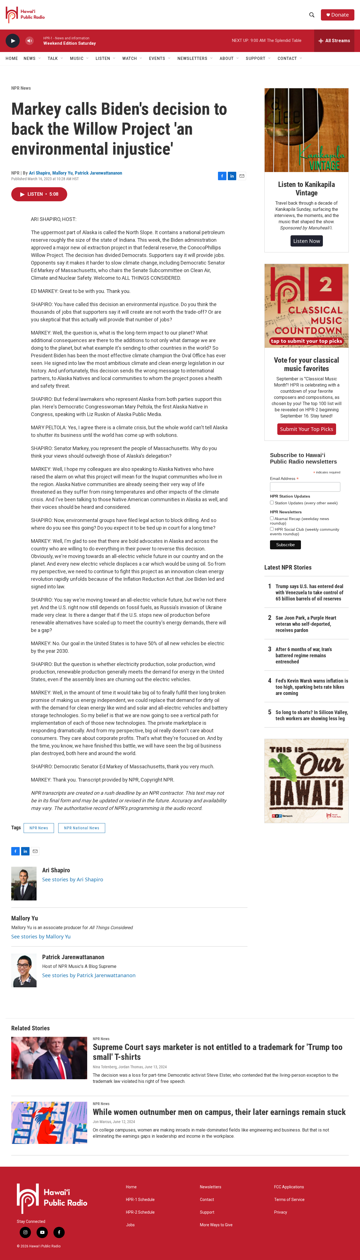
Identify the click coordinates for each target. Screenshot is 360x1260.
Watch (129, 58)
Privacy (280, 1212)
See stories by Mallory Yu (41, 936)
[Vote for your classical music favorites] (306, 306)
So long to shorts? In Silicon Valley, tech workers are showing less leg (312, 715)
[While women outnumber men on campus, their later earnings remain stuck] (49, 1123)
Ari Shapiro (39, 173)
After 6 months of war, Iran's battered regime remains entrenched (304, 655)
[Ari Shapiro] (24, 883)
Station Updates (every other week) (306, 503)
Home (12, 58)
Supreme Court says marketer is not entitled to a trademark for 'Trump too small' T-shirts (218, 1052)
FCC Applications (289, 1187)
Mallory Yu (62, 173)
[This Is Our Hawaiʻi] (306, 781)
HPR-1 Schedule (140, 1200)
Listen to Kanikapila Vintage (306, 188)
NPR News (21, 88)
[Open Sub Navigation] (40, 58)
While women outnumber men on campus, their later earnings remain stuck (219, 1112)
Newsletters (210, 1187)
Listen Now (306, 241)
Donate (340, 15)
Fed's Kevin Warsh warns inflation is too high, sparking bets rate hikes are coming (312, 687)
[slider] (38, 41)
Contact (207, 1200)
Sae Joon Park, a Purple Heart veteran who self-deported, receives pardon (306, 624)
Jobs (130, 1225)
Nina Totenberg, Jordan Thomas (118, 1067)
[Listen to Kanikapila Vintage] (306, 130)
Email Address (284, 478)
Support (207, 1212)
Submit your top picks (306, 429)
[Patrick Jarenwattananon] (24, 970)
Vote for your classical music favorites (306, 364)
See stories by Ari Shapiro (72, 879)
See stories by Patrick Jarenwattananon (89, 975)
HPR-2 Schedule (140, 1212)
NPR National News (81, 828)
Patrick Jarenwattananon (98, 173)
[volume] (29, 41)
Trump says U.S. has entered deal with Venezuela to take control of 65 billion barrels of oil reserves (309, 592)
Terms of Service (289, 1200)
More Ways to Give (216, 1225)
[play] (12, 41)
